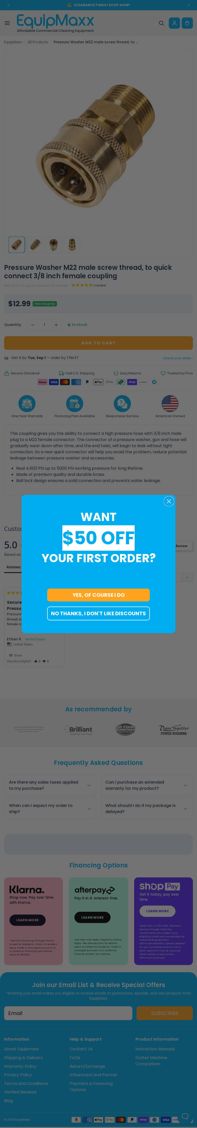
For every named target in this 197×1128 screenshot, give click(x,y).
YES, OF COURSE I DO (99, 595)
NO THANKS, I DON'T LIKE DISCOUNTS (98, 613)
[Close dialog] (168, 501)
